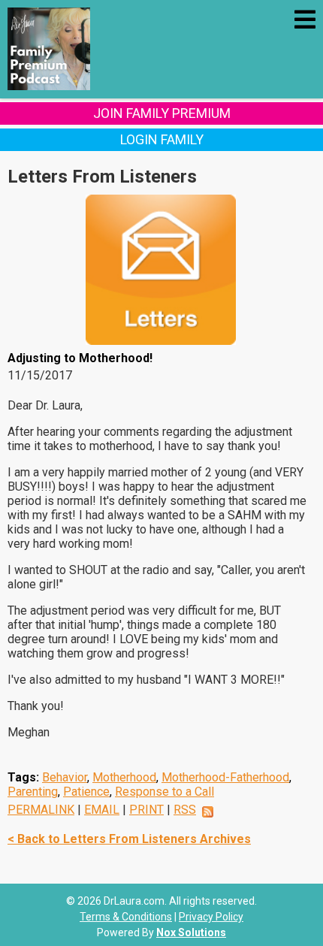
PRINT (146, 809)
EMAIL (101, 809)
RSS (185, 809)
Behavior (64, 777)
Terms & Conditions (126, 917)
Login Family (162, 139)
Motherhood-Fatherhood (225, 777)
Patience (86, 791)
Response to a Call (164, 791)
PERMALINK (41, 809)
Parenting (33, 791)
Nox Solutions (191, 932)
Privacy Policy (211, 917)
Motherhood (124, 777)
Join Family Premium (162, 113)
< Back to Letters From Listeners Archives (129, 839)
